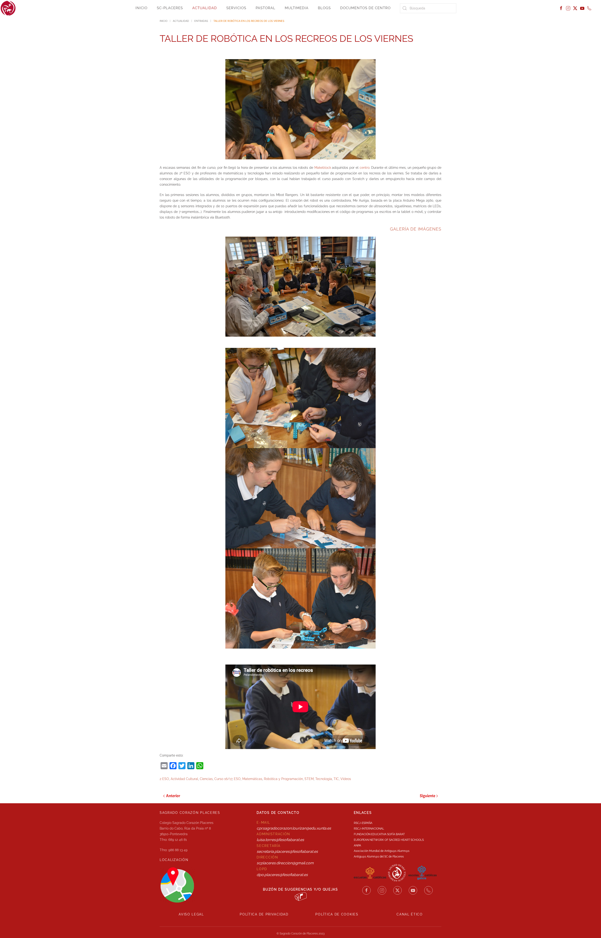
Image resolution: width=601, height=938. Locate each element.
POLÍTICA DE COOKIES (336, 914)
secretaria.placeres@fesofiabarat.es (287, 851)
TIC (336, 779)
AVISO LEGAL (191, 914)
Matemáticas (252, 779)
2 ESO (164, 779)
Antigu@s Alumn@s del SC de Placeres (379, 856)
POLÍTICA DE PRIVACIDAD (264, 914)
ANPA (357, 845)
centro (365, 167)
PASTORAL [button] (265, 8)
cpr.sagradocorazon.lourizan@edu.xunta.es (294, 828)
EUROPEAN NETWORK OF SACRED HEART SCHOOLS (389, 840)
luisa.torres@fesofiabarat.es (280, 840)
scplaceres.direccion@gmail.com (285, 863)
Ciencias (206, 779)
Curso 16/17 (223, 779)
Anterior (173, 796)
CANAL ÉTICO (410, 914)
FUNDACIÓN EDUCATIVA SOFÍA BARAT (379, 834)
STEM (309, 779)
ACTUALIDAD (204, 8)
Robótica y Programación (283, 779)
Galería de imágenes (415, 229)
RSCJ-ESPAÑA (363, 823)
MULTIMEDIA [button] (296, 8)
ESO (237, 779)
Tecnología (323, 779)
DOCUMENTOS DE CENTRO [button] (365, 8)
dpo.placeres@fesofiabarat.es (282, 875)
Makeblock (323, 167)
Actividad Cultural (184, 779)
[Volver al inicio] (8, 8)
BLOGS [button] (324, 8)
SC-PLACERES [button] (170, 8)
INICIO (141, 8)
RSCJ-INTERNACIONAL (369, 828)
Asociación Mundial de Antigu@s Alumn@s (381, 851)
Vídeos (345, 779)
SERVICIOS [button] (236, 8)
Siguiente (427, 796)
